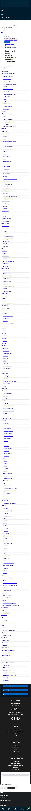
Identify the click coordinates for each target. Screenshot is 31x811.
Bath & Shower (6, 351)
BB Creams (6, 446)
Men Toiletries (5, 263)
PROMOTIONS (4, 637)
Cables (6, 124)
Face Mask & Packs (8, 511)
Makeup (12, 44)
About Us (15, 745)
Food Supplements (6, 390)
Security (4, 600)
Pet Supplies (4, 615)
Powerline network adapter (10, 94)
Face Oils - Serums (8, 540)
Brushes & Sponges (8, 448)
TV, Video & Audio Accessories (9, 126)
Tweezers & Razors (8, 478)
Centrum (4, 330)
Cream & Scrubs (8, 516)
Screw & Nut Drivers (7, 590)
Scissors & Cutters (7, 665)
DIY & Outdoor (4, 575)
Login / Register (15, 751)
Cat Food (5, 620)
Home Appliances (6, 96)
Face (5, 386)
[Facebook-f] (13, 718)
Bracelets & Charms (8, 146)
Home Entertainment (8, 119)
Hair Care (4, 400)
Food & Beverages (6, 173)
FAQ (15, 735)
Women (5, 154)
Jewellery (5, 144)
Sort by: (3, 27)
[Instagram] (18, 718)
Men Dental (5, 266)
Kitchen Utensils (6, 243)
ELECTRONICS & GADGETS (6, 800)
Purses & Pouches (7, 161)
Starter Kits (4, 311)
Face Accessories (8, 453)
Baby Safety (5, 293)
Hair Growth (5, 321)
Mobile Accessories (6, 103)
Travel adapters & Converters (9, 672)
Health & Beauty (15, 761)
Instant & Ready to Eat (9, 181)
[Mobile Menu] (2, 10)
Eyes (4, 425)
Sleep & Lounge (6, 166)
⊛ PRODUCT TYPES (5, 305)
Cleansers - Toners (8, 535)
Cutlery (5, 231)
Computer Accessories (7, 76)
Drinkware (5, 233)
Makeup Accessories (10, 45)
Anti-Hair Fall (6, 318)
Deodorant (4, 251)
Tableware (5, 246)
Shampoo (5, 416)
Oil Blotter (6, 560)
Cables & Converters (7, 106)
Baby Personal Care (6, 276)
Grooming (4, 632)
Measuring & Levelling (7, 597)
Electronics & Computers (15, 765)
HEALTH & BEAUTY (4, 795)
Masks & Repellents (7, 273)
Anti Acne (6, 528)
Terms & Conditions (15, 729)
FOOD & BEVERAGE (4, 797)
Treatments (4, 313)
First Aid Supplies (6, 203)
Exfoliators (6, 538)
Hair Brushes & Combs (9, 411)
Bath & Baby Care (7, 281)
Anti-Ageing (6, 533)
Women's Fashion (6, 156)
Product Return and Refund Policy (15, 731)
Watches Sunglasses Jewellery (9, 141)
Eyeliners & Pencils (8, 433)
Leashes (5, 628)
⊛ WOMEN (7, 44)
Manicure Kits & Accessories (10, 491)
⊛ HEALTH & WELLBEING (6, 191)
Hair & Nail (6, 396)
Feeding (4, 298)
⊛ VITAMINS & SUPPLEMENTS (7, 323)
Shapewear (5, 136)
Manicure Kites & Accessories (10, 488)
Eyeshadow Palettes (8, 436)
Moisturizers (6, 568)
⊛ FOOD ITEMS (4, 171)
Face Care (5, 523)
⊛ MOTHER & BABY (5, 268)
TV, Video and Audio (6, 113)
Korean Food (5, 186)
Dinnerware (5, 228)
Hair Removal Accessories (9, 198)
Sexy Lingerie (6, 169)
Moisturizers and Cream (8, 565)
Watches (5, 151)
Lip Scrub (6, 468)
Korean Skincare (5, 308)
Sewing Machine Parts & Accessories (10, 605)
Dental (4, 361)
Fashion (15, 767)
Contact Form (15, 747)
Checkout (11, 787)
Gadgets (5, 86)
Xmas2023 (4, 645)
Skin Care (5, 288)
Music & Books (4, 607)
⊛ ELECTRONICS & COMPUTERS (8, 73)
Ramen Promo (5, 640)
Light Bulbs (6, 101)
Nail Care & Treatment (9, 496)
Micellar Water (7, 555)
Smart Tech (4, 111)
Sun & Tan (4, 570)
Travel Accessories (6, 670)
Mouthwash (4, 208)
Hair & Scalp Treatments (8, 406)
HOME (1, 792)
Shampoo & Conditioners (8, 286)
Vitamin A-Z (4, 338)
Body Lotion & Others (7, 353)
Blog (15, 749)
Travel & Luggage (5, 667)
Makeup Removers (7, 480)
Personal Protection (6, 218)
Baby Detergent (6, 278)
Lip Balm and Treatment (8, 563)
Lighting (4, 99)
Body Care (5, 508)
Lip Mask (5, 466)
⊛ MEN (2, 248)
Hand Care (6, 513)
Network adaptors (8, 91)
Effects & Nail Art (7, 486)
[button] (15, 25)
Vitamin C (5, 341)
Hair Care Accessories (8, 408)
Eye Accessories (7, 428)
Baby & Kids (4, 131)
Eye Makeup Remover (8, 431)
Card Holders (6, 680)
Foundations (6, 456)
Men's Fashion (5, 133)
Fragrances (4, 398)
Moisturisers (6, 558)
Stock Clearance (6, 642)
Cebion (3, 328)
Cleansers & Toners (7, 258)
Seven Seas (4, 335)
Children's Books (6, 613)
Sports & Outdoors (5, 647)
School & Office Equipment (8, 662)
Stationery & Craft (5, 660)
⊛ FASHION (3, 128)
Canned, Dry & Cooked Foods (10, 179)
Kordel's (4, 333)
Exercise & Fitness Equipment (8, 650)
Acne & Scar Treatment (8, 316)
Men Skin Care (5, 256)
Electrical (4, 580)
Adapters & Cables (7, 79)
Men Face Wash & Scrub (8, 261)
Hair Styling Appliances (8, 376)
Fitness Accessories (7, 653)
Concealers (6, 451)
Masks (5, 553)
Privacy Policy (15, 733)
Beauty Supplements (7, 393)
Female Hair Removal (7, 366)
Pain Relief (5, 206)
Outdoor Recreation (6, 655)
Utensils (4, 301)
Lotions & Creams (7, 291)
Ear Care (5, 213)
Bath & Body (5, 348)
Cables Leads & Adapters (8, 577)
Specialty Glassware (8, 239)
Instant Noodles (8, 184)
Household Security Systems (9, 603)
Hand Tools (4, 587)
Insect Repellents (7, 221)
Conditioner (5, 403)
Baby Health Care (6, 271)
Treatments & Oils (7, 418)
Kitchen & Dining (5, 226)
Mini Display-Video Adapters (10, 84)
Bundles (5, 518)
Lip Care (5, 550)
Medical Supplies (6, 201)
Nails (4, 483)
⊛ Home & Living (5, 223)
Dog (3, 625)
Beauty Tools (5, 193)
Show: (2, 30)
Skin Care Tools (6, 383)
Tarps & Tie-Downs (7, 595)
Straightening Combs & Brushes (11, 381)
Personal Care (5, 211)
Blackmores (4, 325)
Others (4, 159)
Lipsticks (5, 471)
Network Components (8, 89)
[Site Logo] (6, 14)
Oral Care (5, 216)
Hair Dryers (6, 378)
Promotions (15, 769)
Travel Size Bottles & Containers (10, 675)
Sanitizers (5, 296)
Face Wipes (6, 545)
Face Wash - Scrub (8, 543)
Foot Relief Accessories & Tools (10, 196)
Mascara (6, 441)
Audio (4, 116)
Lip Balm (5, 461)
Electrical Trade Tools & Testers (10, 583)
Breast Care (5, 358)
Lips (4, 458)
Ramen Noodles (6, 188)
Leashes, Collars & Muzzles (9, 623)
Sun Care (5, 573)
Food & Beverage (15, 763)
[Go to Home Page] (1, 21)
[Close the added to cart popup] (16, 787)
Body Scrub (5, 356)
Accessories (5, 423)
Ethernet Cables (7, 81)
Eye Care (5, 520)
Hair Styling (5, 413)
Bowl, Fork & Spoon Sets (9, 303)
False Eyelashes (7, 438)
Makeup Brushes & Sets (10, 47)
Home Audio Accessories (10, 122)
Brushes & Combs (7, 635)
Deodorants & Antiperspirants (9, 503)
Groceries (5, 176)
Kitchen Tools (6, 241)
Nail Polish (6, 498)
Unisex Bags (5, 677)
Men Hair (4, 253)
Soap (4, 371)
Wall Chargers (6, 109)
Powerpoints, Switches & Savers (10, 585)
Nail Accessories (7, 493)
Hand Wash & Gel (7, 368)
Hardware (4, 592)
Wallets (4, 139)
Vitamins (4, 343)
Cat (3, 617)
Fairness (5, 548)
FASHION (2, 803)
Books (3, 610)
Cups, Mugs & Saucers (9, 236)
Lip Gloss (5, 463)
